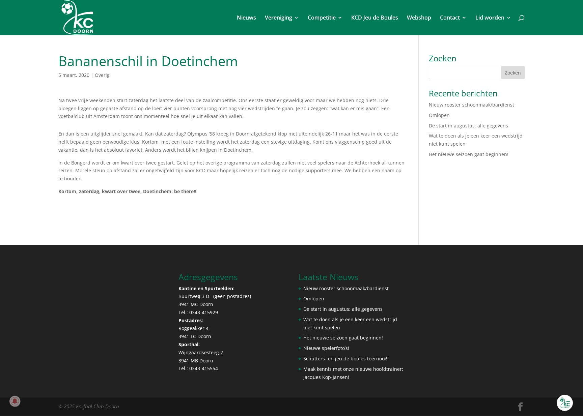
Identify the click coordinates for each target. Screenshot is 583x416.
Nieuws (246, 18)
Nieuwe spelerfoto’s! (326, 348)
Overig (102, 75)
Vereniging (278, 18)
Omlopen (439, 115)
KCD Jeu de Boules (374, 18)
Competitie (322, 18)
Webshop (419, 18)
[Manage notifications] (14, 401)
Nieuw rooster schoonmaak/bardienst (471, 104)
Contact (450, 18)
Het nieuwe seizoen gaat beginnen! (468, 154)
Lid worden (489, 18)
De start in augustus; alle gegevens (468, 125)
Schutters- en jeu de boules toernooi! (345, 358)
